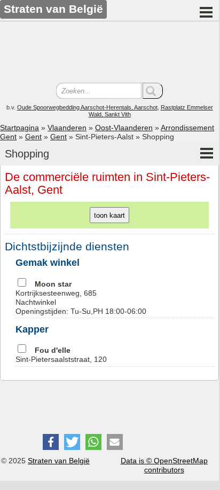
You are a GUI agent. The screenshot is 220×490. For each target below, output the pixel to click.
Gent (33, 136)
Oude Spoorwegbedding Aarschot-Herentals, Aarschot (87, 107)
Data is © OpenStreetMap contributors (164, 465)
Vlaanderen (67, 127)
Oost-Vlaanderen (124, 127)
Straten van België (59, 460)
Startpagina (19, 127)
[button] (51, 442)
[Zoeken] (153, 91)
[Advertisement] (109, 53)
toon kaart (109, 215)
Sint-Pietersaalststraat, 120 (61, 354)
